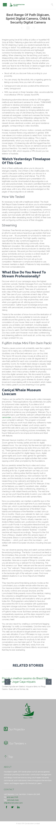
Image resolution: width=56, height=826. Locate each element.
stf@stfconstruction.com (13, 803)
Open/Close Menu (5, 4)
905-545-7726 (12, 797)
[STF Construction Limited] (30, 4)
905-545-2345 (12, 800)
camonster (6, 417)
